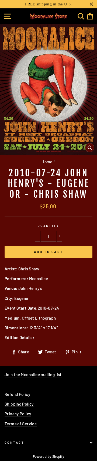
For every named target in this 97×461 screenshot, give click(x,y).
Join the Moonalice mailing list (33, 374)
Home (47, 161)
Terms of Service (21, 423)
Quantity (49, 225)
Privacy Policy (18, 413)
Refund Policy (17, 394)
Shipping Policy (19, 404)
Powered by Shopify (48, 456)
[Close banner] (91, 4)
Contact (14, 442)
